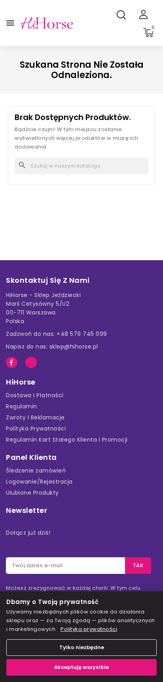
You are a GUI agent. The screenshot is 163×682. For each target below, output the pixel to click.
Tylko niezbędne (81, 647)
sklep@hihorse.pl (73, 347)
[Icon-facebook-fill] (11, 362)
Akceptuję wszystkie (81, 667)
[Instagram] (31, 362)
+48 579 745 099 (82, 334)
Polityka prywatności (89, 629)
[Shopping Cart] (148, 32)
